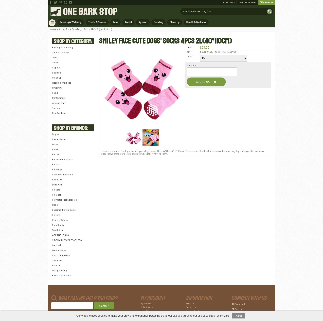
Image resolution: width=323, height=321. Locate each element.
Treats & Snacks (97, 22)
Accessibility (59, 103)
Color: (190, 56)
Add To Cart (205, 82)
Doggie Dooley (60, 220)
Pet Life (56, 215)
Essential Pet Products (64, 210)
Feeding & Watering (70, 22)
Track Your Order (248, 2)
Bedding (158, 22)
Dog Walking (59, 113)
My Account (229, 2)
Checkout (268, 2)
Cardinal (56, 245)
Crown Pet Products (62, 174)
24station (57, 260)
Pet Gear (56, 195)
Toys (115, 22)
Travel (128, 22)
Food (55, 93)
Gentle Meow (59, 250)
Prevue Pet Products (62, 159)
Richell (55, 149)
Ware (55, 144)
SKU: (189, 52)
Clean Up (175, 22)
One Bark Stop (90, 12)
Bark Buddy (58, 225)
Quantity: (191, 65)
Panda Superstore (61, 275)
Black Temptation (61, 255)
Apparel (142, 22)
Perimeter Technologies (64, 200)
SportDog (57, 179)
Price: (190, 47)
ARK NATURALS (60, 235)
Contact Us (191, 307)
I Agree (238, 315)
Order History (146, 307)
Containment (58, 98)
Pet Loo (56, 154)
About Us (190, 304)
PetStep (56, 164)
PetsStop (57, 169)
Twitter (238, 309)
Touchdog (57, 230)
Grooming (57, 88)
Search (104, 305)
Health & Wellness (196, 22)
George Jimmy (59, 270)
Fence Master (59, 139)
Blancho (56, 265)
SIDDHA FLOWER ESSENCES (67, 240)
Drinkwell (57, 184)
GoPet (55, 205)
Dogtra (55, 134)
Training (56, 108)
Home (53, 29)
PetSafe (56, 189)
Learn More (223, 315)
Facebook (240, 304)
